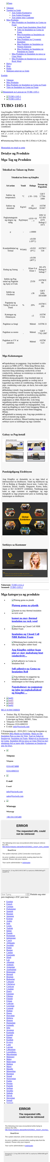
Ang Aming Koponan (21, 15)
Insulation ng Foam (19, 738)
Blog (8, 66)
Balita (8, 68)
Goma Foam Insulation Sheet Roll (31, 27)
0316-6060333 (12, 771)
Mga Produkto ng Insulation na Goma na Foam (26, 85)
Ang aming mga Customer (23, 17)
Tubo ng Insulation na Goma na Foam (22, 87)
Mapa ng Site (37, 733)
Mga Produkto (12, 20)
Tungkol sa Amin (13, 10)
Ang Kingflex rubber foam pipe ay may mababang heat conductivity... (27, 652)
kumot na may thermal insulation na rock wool (24, 620)
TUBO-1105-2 (16, 587)
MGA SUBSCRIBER (10, 710)
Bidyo (9, 63)
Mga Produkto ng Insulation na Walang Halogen (30, 45)
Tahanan (10, 8)
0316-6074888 (12, 766)
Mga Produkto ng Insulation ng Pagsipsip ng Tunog (30, 50)
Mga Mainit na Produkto (20, 733)
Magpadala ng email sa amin (13, 148)
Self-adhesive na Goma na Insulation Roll (26, 670)
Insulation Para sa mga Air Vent (14, 736)
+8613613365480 (13, 817)
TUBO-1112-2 (17, 585)
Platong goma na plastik (25, 605)
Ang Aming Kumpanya (22, 13)
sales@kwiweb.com (14, 796)
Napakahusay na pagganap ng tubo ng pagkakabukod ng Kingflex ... (27, 689)
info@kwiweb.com (21, 726)
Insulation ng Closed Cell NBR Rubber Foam (25, 635)
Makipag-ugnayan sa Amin (17, 71)
